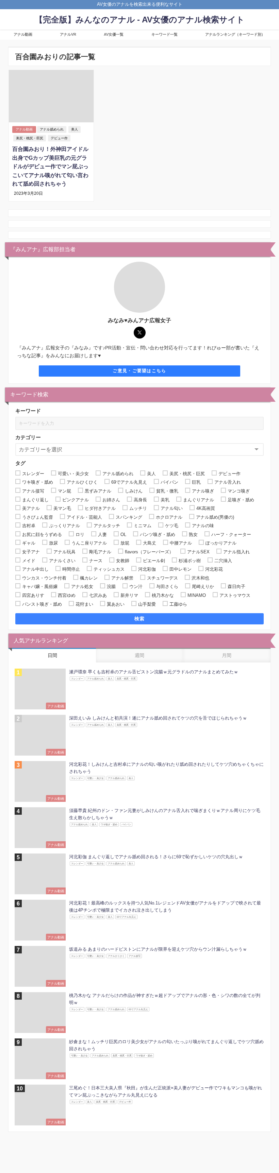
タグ (20, 463)
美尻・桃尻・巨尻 (29, 138)
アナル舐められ (52, 129)
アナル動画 (23, 34)
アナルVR (68, 34)
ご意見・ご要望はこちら (139, 370)
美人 (74, 129)
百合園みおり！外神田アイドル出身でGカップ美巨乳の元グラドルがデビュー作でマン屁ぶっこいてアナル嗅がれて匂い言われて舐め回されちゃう (50, 166)
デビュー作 (59, 138)
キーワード (28, 410)
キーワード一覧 (164, 34)
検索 (139, 618)
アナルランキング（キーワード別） (235, 34)
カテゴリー (28, 437)
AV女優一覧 (114, 34)
